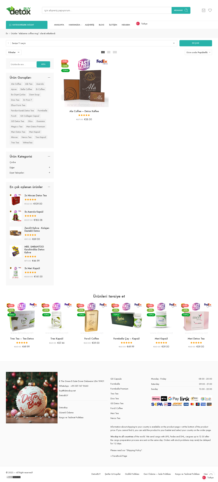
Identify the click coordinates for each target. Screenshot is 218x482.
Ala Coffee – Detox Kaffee (84, 111)
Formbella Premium (119, 388)
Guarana (40, 121)
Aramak (178, 10)
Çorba (13, 162)
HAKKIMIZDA (74, 24)
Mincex (14, 137)
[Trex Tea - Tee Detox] (22, 318)
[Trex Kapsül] (57, 318)
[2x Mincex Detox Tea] (16, 199)
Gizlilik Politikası (132, 473)
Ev (7, 33)
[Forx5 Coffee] (92, 318)
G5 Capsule (116, 378)
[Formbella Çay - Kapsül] (126, 318)
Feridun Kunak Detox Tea (22, 110)
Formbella (42, 110)
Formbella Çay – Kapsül (126, 338)
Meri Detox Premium (35, 126)
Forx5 (13, 115)
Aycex (14, 89)
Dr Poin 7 (27, 99)
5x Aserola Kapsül (33, 211)
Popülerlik (202, 52)
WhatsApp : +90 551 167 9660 (73, 385)
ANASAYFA (59, 24)
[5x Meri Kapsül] (16, 272)
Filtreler (12, 52)
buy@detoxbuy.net (67, 390)
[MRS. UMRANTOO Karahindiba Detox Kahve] (16, 251)
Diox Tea (15, 99)
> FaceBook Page (118, 455)
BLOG (101, 24)
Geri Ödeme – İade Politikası (157, 473)
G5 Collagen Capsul (29, 115)
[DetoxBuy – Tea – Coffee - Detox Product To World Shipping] (18, 10)
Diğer (12, 167)
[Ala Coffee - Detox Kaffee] (84, 82)
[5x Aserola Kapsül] (16, 215)
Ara (43, 64)
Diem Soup (34, 94)
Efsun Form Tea (18, 105)
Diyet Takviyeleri (17, 172)
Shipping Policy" (134, 450)
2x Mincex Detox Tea (35, 195)
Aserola (40, 83)
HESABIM (126, 24)
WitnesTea (27, 142)
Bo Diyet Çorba (18, 94)
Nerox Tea (26, 137)
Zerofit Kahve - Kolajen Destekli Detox (36, 229)
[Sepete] (204, 10)
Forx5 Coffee (91, 338)
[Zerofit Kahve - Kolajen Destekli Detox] (16, 232)
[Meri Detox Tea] (196, 318)
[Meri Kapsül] (161, 318)
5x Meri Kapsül (32, 268)
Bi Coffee (40, 89)
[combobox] (91, 43)
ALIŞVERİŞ (89, 24)
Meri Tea (114, 413)
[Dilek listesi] (104, 62)
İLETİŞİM (113, 24)
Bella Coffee (26, 89)
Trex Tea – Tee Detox (22, 338)
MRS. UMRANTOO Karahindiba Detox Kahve (34, 249)
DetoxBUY (63, 395)
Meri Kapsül (34, 131)
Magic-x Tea (16, 126)
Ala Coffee (16, 83)
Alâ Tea (28, 83)
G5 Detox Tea (17, 121)
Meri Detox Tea (18, 131)
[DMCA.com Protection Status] (13, 476)
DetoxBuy (63, 407)
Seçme (195, 43)
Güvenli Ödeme (66, 412)
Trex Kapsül (40, 137)
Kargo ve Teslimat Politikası (71, 417)
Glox (30, 121)
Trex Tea (15, 142)
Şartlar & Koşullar (113, 473)
